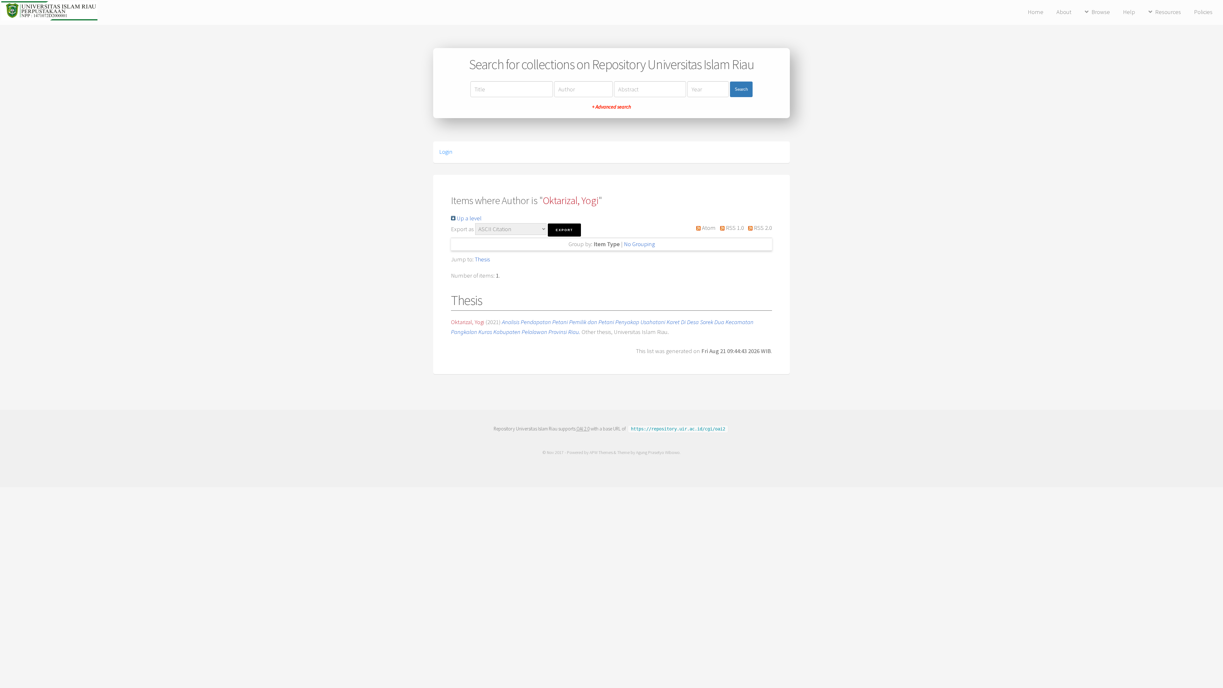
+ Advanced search (611, 106)
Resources (1168, 12)
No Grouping (639, 244)
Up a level (468, 218)
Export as (462, 229)
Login (445, 151)
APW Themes (601, 452)
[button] (564, 230)
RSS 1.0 (734, 227)
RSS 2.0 (762, 227)
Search (741, 89)
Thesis (482, 259)
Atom (708, 227)
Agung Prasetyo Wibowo (658, 452)
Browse (1100, 12)
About (1063, 12)
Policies (1203, 12)
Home (1035, 12)
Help (1129, 12)
